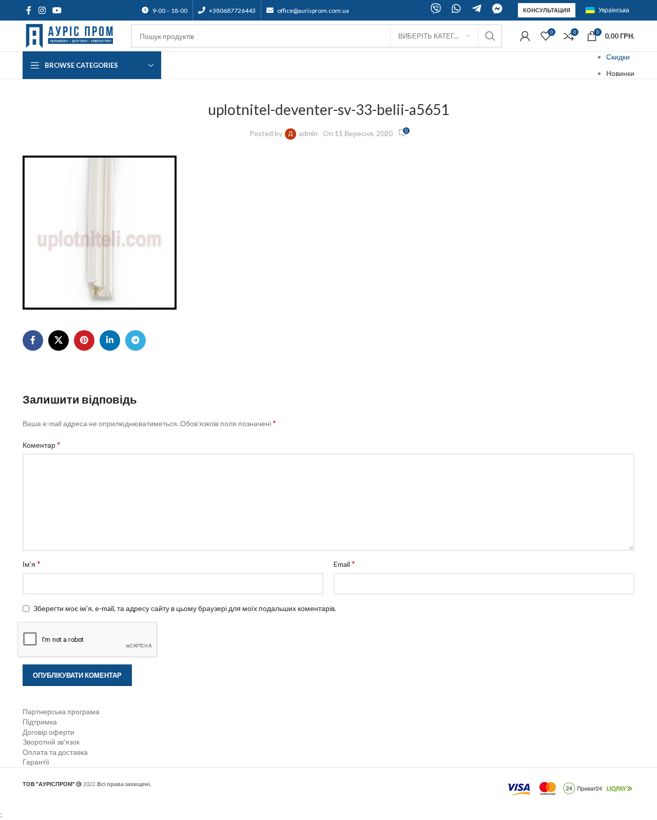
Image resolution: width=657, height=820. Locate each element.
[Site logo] (72, 35)
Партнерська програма (61, 711)
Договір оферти (48, 732)
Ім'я (32, 563)
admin (308, 133)
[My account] (525, 36)
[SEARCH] (490, 36)
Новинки (620, 73)
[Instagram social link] (42, 10)
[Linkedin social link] (110, 340)
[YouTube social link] (57, 10)
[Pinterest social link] (84, 340)
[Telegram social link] (135, 340)
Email (344, 563)
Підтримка (40, 721)
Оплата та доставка (55, 752)
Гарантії (36, 761)
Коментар (42, 444)
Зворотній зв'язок (51, 741)
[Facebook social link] (29, 10)
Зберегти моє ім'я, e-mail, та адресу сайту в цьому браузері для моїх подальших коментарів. (184, 608)
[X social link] (58, 340)
